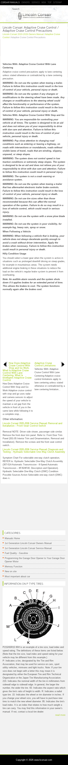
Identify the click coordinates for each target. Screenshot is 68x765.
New (43, 2)
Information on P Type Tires (23, 583)
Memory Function (13, 566)
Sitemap (57, 2)
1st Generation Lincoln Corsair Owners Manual (28, 543)
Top (49, 2)
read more (60, 715)
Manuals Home (12, 538)
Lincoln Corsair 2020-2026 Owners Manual (23, 34)
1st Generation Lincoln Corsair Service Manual (28, 548)
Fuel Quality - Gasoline (16, 553)
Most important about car (17, 576)
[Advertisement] (34, 51)
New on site (11, 571)
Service (36, 2)
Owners (25, 2)
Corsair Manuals (10, 2)
